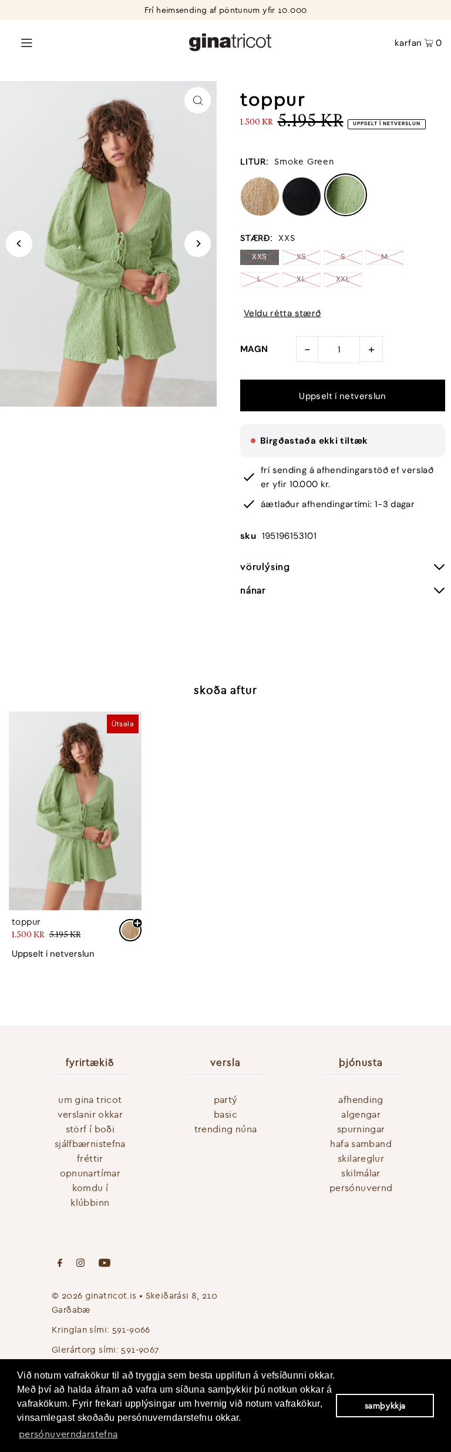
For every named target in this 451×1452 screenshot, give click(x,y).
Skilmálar (360, 1173)
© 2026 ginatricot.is (94, 1295)
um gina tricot (90, 1099)
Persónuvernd (361, 1187)
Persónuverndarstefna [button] (68, 1434)
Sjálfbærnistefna (90, 1143)
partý (226, 1099)
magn (254, 349)
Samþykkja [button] (385, 1405)
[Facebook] (60, 1264)
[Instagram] (80, 1264)
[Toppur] (75, 811)
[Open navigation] (84, 42)
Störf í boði (90, 1129)
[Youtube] (104, 1264)
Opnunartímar (90, 1173)
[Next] (197, 243)
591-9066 (131, 1329)
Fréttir (90, 1158)
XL (301, 279)
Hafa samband (361, 1143)
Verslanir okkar (90, 1114)
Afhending (360, 1099)
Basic (225, 1114)
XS (302, 256)
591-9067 (140, 1349)
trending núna (225, 1129)
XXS (259, 256)
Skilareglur (361, 1158)
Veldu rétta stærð (282, 313)
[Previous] (19, 243)
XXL (343, 279)
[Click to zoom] (197, 100)
